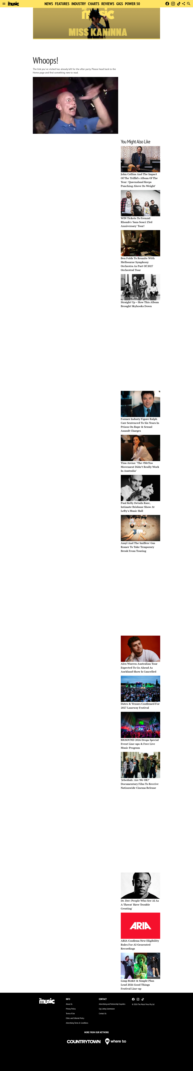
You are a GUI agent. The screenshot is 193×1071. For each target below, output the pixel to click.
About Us (69, 1004)
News (49, 4)
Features (62, 4)
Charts (93, 4)
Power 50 (132, 4)
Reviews (107, 4)
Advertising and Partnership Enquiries (112, 1004)
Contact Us (102, 1013)
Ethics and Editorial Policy (75, 1018)
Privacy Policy (71, 1009)
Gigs (119, 4)
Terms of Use (70, 1013)
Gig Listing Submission (107, 1009)
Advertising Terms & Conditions (77, 1023)
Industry (78, 4)
